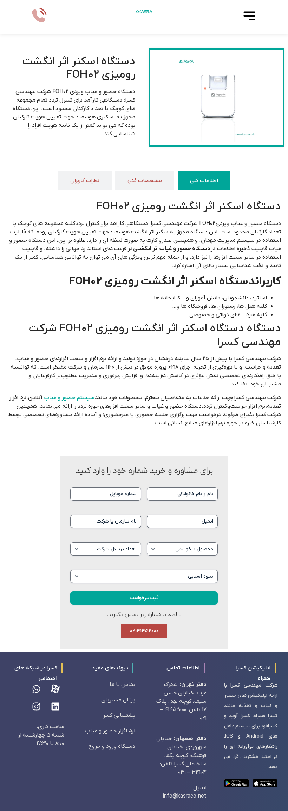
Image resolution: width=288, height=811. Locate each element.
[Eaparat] (55, 689)
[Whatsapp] (36, 689)
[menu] (249, 16)
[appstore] (265, 783)
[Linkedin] (55, 706)
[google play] (236, 783)
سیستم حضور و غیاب (69, 397)
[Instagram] (36, 706)
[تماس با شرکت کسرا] (38, 16)
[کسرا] (144, 11)
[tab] (204, 180)
